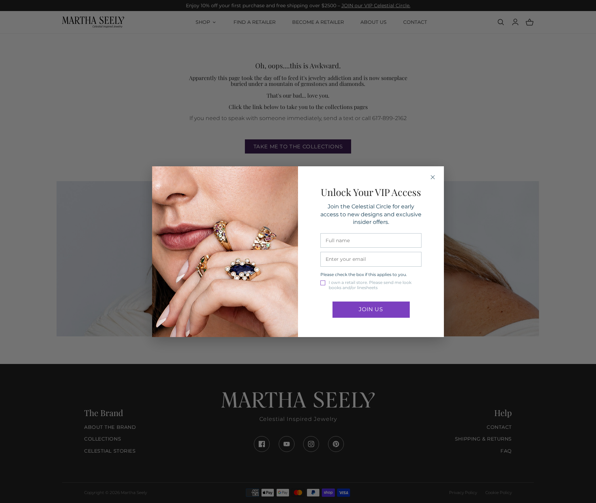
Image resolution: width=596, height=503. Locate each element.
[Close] (433, 177)
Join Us (371, 309)
